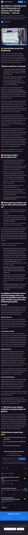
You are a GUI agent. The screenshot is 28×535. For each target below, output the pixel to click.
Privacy (13, 525)
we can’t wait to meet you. (15, 78)
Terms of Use (20, 461)
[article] (14, 481)
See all (3, 507)
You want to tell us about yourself (11, 445)
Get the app (20, 529)
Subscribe (20, 1)
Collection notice (23, 525)
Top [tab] (2, 473)
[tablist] (7, 473)
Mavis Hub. (22, 91)
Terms (17, 525)
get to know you (12, 83)
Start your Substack (10, 529)
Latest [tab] (6, 473)
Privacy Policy (23, 463)
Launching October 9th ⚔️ (7, 501)
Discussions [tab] (11, 473)
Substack (8, 532)
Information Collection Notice (13, 463)
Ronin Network (7, 21)
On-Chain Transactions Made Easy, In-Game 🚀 (11, 490)
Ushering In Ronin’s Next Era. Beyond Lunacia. (9, 481)
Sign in (25, 1)
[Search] (25, 473)
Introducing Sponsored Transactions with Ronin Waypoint (10, 498)
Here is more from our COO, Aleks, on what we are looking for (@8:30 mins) (14, 198)
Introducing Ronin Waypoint (8, 488)
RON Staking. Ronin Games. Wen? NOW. (10, 478)
